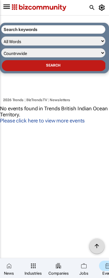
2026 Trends (13, 100)
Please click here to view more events (42, 121)
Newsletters (60, 100)
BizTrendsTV (36, 100)
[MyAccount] (102, 7)
